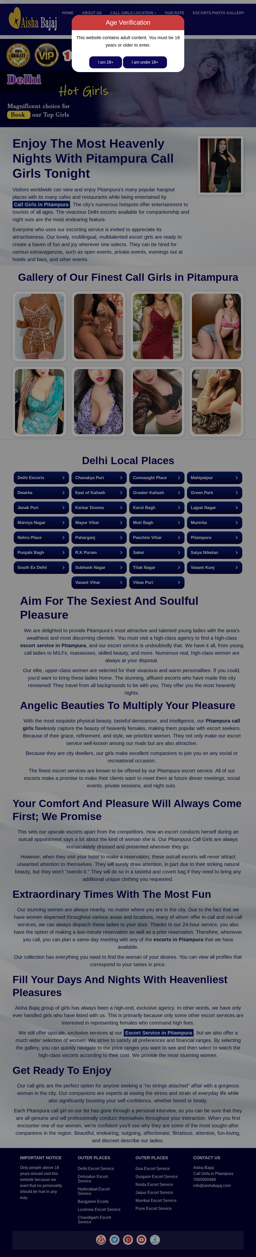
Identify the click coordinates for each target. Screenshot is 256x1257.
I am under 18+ (145, 62)
